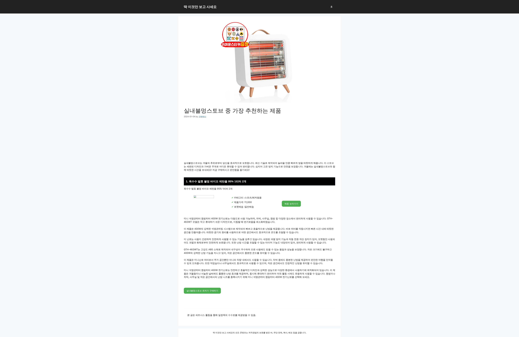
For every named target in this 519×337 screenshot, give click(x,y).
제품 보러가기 (291, 203)
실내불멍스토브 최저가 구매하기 (202, 290)
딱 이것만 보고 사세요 (200, 7)
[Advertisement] (259, 141)
